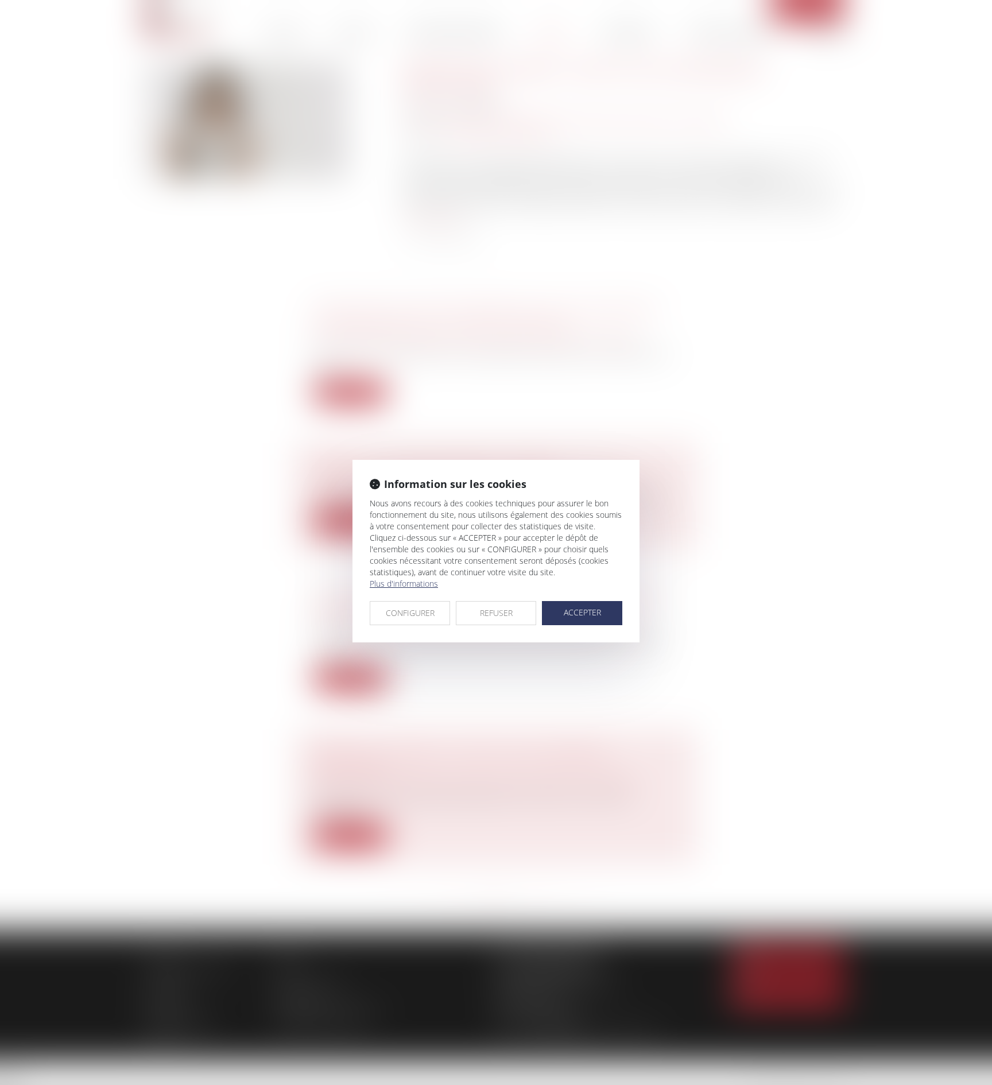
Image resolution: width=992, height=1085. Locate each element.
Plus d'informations (404, 583)
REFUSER (496, 612)
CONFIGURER (410, 612)
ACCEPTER (582, 612)
